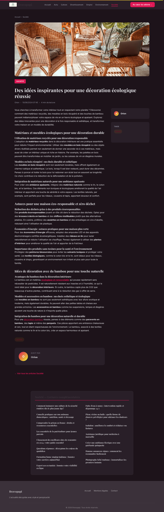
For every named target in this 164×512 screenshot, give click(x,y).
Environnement (101, 4)
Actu (56, 4)
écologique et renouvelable (55, 280)
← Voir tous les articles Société (29, 373)
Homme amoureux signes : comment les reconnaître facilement (103, 452)
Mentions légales (101, 491)
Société (114, 4)
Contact (114, 491)
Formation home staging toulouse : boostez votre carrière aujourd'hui (56, 458)
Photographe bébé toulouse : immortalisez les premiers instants (106, 461)
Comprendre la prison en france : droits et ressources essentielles (55, 424)
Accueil (47, 4)
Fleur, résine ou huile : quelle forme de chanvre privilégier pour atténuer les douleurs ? (106, 417)
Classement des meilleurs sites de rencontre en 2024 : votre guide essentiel (56, 441)
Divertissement (76, 4)
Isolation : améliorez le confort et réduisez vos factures (106, 426)
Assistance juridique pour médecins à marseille (102, 435)
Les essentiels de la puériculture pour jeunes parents (57, 432)
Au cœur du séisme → (142, 4)
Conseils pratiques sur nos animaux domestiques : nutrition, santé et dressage (55, 415)
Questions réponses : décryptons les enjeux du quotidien (57, 449)
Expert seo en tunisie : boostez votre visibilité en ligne (57, 466)
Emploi (89, 4)
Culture (64, 4)
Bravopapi (25, 5)
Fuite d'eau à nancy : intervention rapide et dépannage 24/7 (105, 407)
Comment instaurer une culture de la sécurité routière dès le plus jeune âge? (57, 407)
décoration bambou (33, 319)
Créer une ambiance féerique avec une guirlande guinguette (103, 444)
